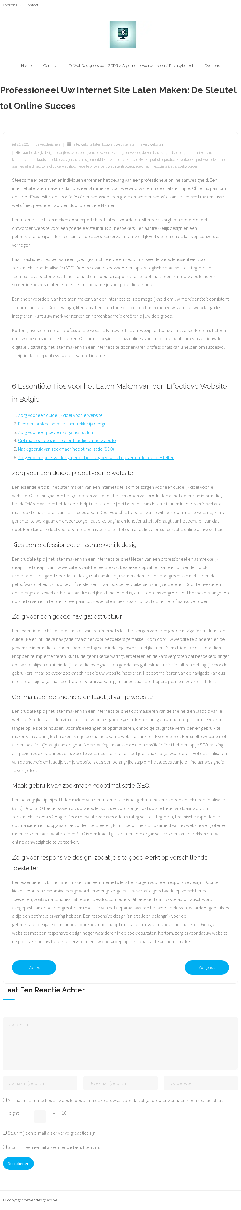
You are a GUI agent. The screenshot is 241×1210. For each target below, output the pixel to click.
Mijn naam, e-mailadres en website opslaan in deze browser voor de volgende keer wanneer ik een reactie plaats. (116, 1100)
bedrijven (87, 152)
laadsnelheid (47, 159)
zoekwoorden (188, 166)
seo (37, 166)
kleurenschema (24, 159)
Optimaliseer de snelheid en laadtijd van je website (67, 440)
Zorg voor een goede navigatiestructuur (56, 432)
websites (156, 144)
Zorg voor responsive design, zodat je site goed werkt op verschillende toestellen (96, 457)
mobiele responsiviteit (132, 159)
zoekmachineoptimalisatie (155, 166)
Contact (32, 5)
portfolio (156, 159)
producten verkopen (179, 159)
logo (87, 159)
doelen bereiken (154, 152)
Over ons (10, 5)
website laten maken (132, 144)
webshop (69, 166)
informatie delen (198, 152)
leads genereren (70, 159)
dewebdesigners (48, 144)
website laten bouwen (97, 144)
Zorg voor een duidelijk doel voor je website (60, 415)
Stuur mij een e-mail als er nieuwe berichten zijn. (54, 1147)
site (76, 144)
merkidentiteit (103, 159)
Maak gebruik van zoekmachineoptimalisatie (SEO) (66, 449)
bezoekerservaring (109, 152)
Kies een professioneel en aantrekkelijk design (62, 424)
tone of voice (51, 166)
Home (26, 65)
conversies (132, 152)
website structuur (121, 166)
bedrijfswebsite (66, 152)
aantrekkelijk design (38, 152)
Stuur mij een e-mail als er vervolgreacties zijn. (52, 1133)
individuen (176, 152)
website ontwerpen (91, 166)
